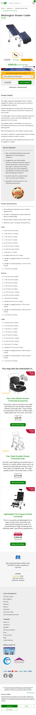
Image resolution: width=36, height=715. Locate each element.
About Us (6, 622)
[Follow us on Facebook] (5, 677)
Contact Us (6, 625)
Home (2, 8)
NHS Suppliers (7, 599)
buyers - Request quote (18, 87)
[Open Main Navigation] (2, 3)
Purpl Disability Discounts (11, 614)
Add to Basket (25, 82)
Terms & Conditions (9, 630)
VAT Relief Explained (28, 66)
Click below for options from (17, 73)
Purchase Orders (8, 596)
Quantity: (8, 82)
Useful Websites (8, 640)
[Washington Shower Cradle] (15, 55)
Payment (6, 604)
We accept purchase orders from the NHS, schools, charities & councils (18, 565)
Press (5, 632)
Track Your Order (8, 612)
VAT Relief (6, 609)
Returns (5, 607)
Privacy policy (31, 692)
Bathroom (9, 8)
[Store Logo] (5, 3)
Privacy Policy (7, 635)
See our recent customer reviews (18, 579)
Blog (4, 637)
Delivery (5, 601)
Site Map (6, 627)
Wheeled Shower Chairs (21, 8)
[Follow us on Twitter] (10, 677)
